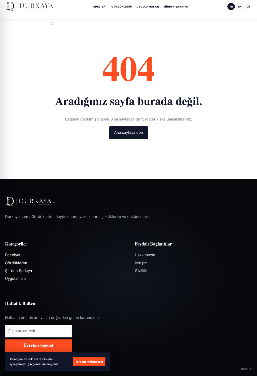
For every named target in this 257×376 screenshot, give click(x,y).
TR (231, 6)
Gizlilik (141, 270)
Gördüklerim (121, 6)
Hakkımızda (145, 255)
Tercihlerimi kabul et (89, 361)
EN (239, 6)
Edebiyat (100, 6)
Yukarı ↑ (246, 368)
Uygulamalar (148, 6)
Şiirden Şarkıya (175, 6)
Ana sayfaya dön (128, 132)
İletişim (141, 263)
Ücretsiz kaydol (38, 345)
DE (248, 6)
